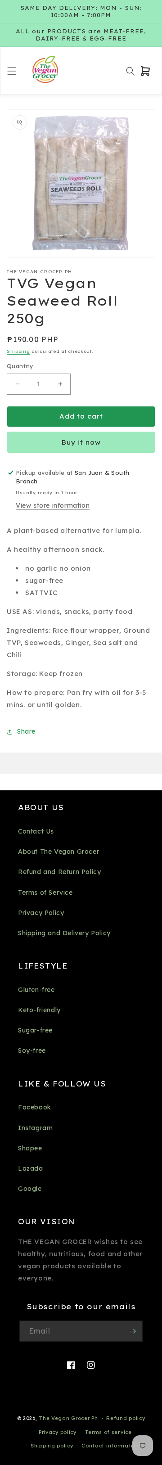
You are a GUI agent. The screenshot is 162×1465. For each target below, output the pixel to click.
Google (30, 1189)
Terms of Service (45, 892)
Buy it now (81, 442)
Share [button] (26, 731)
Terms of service (108, 1432)
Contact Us (36, 831)
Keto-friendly (39, 1010)
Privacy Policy (41, 913)
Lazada (30, 1168)
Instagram (35, 1128)
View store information (53, 505)
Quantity (20, 366)
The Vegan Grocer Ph (68, 1418)
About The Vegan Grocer (58, 851)
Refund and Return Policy (59, 872)
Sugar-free (35, 1030)
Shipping (18, 351)
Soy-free (32, 1050)
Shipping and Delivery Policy (64, 933)
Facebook (34, 1107)
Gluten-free (36, 990)
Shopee (30, 1148)
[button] (12, 71)
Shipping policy (52, 1445)
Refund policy (125, 1418)
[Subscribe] (132, 1331)
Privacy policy (57, 1432)
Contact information (110, 1445)
